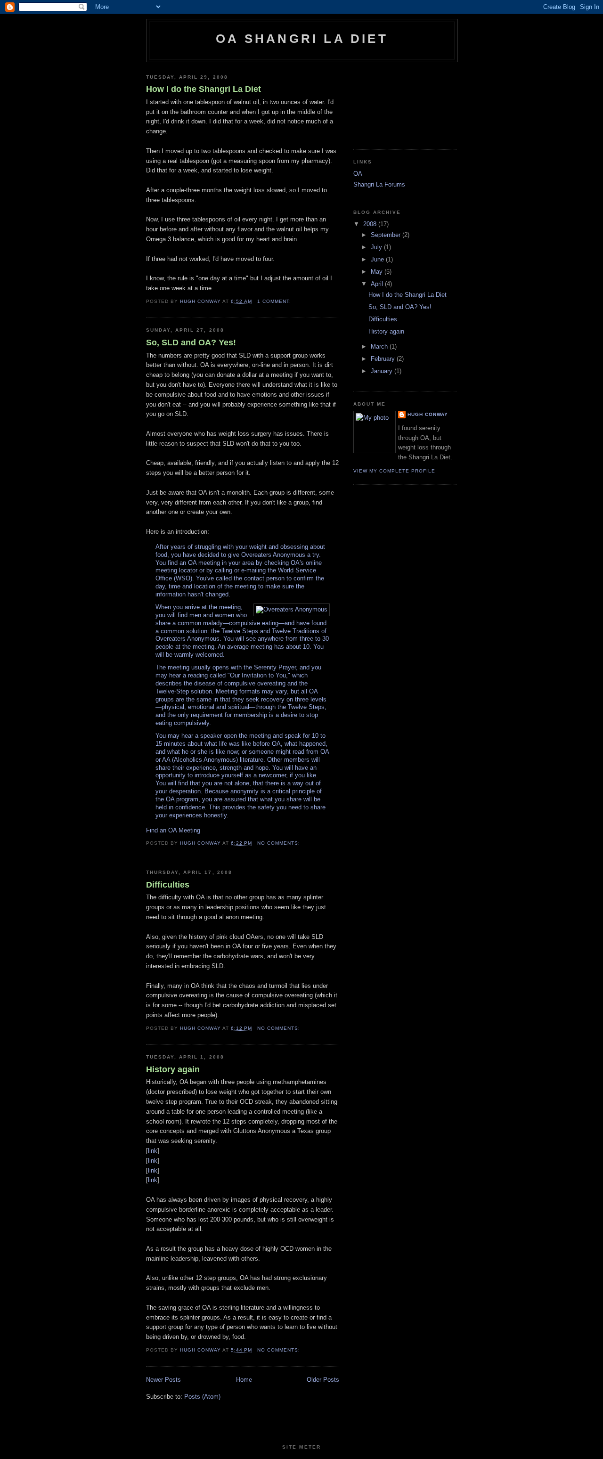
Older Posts (323, 1379)
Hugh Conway (427, 414)
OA (357, 173)
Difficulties (167, 884)
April (378, 283)
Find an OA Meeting (173, 830)
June (378, 259)
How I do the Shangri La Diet (203, 89)
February (384, 358)
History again (173, 1069)
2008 (370, 224)
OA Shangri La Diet (302, 39)
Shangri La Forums (379, 184)
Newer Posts (163, 1379)
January (382, 371)
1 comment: (275, 301)
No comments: (279, 843)
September (386, 234)
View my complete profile (394, 470)
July (377, 247)
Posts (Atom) (202, 1396)
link (152, 1150)
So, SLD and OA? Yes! (191, 342)
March (380, 346)
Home (244, 1379)
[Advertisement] (395, 102)
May (377, 271)
